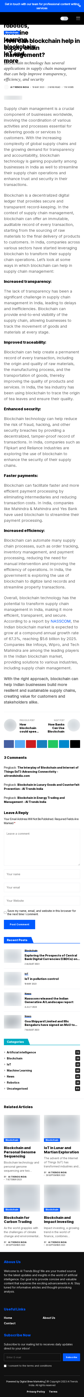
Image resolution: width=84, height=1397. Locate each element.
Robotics (43, 1082)
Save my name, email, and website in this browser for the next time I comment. (41, 912)
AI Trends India (19, 87)
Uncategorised (43, 1088)
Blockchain (43, 1058)
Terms (53, 1391)
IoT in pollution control (42, 979)
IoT (43, 1064)
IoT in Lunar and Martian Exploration (61, 1150)
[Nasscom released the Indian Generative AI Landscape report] (12, 999)
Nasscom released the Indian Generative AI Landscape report (49, 1000)
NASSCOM (61, 621)
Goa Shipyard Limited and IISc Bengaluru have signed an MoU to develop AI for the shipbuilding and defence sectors (51, 1026)
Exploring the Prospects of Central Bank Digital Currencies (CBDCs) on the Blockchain (51, 959)
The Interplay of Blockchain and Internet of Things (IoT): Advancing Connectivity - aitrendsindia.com (41, 771)
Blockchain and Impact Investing (59, 1220)
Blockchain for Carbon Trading (18, 1220)
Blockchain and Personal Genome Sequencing (20, 1152)
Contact (9, 1323)
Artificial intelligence (43, 1052)
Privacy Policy (36, 1391)
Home (8, 1317)
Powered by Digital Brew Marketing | (26, 1381)
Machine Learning (43, 1070)
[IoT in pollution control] (12, 979)
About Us (49, 1317)
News (43, 1076)
